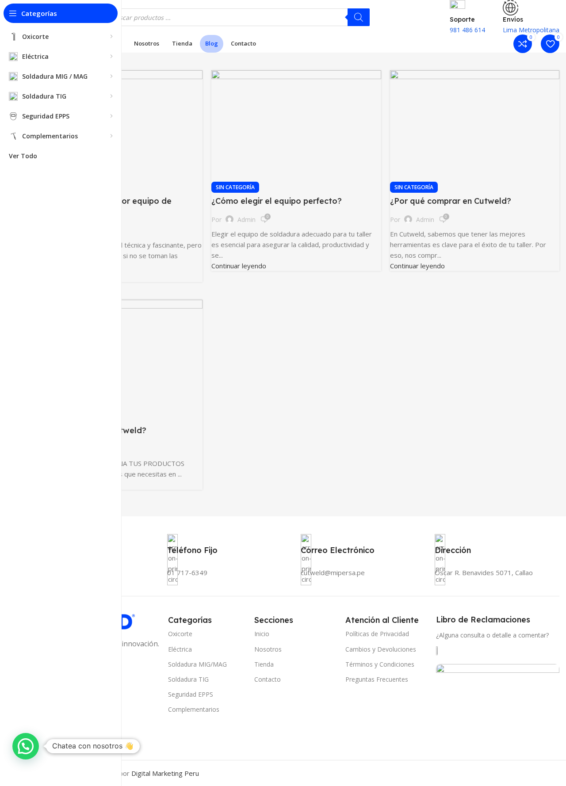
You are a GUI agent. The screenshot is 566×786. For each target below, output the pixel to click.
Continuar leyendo (238, 265)
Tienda (264, 664)
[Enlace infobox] (296, 26)
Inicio (261, 634)
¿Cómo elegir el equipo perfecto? (276, 201)
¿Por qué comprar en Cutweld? (450, 201)
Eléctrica (180, 649)
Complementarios (193, 709)
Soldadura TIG (188, 679)
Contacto (267, 679)
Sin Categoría (235, 187)
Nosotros (268, 649)
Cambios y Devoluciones (380, 649)
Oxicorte (180, 634)
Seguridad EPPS (190, 694)
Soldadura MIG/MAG (197, 664)
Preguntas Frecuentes (376, 679)
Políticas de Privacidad (377, 634)
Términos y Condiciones (379, 664)
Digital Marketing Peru (165, 773)
